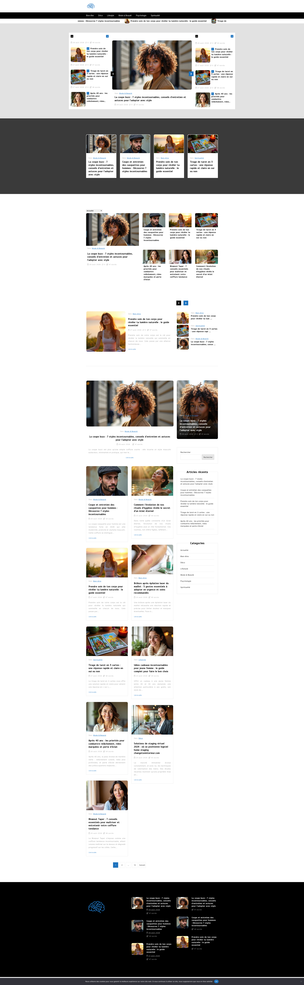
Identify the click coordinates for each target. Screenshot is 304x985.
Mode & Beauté (125, 16)
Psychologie (141, 16)
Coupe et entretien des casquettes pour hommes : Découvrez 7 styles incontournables (134, 166)
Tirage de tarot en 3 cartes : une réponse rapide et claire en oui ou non (197, 21)
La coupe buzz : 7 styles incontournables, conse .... (203, 317)
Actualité (184, 550)
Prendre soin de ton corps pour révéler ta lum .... (203, 343)
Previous (113, 73)
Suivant (142, 865)
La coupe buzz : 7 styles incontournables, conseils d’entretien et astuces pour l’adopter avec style (97, 92)
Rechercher (185, 452)
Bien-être (90, 16)
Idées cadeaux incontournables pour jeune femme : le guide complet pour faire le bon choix (151, 668)
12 (135, 865)
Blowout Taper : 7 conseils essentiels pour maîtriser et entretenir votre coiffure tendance (179, 271)
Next (191, 73)
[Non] (301, 981)
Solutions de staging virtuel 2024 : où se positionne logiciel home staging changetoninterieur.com (151, 748)
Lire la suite (132, 349)
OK (216, 981)
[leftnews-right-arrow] (72, 36)
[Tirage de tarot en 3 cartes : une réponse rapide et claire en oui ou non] (158, 21)
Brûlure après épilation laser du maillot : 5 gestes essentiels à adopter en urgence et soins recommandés (151, 588)
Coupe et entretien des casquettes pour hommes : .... (203, 331)
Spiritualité (155, 16)
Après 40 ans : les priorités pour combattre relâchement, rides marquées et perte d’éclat (97, 69)
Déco (100, 16)
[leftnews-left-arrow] (107, 36)
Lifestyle (110, 16)
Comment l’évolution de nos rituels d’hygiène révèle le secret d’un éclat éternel (206, 271)
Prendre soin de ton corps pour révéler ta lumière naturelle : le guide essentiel (114, 21)
